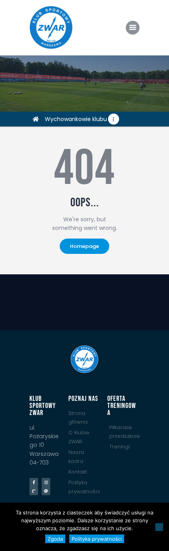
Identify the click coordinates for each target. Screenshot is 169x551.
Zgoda (55, 539)
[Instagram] (46, 482)
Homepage (84, 246)
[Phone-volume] (33, 491)
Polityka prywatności (97, 539)
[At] (46, 491)
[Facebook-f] (33, 482)
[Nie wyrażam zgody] (159, 527)
